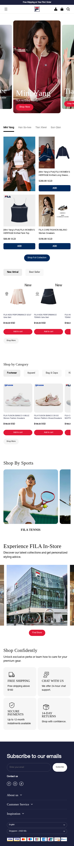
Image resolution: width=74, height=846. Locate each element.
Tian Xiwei (41, 127)
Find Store (37, 633)
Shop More (11, 341)
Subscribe (60, 767)
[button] (5, 9)
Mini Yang (8, 127)
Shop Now (24, 107)
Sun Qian (56, 127)
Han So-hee (24, 127)
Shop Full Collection (37, 258)
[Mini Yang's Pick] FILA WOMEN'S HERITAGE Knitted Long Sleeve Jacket (54, 174)
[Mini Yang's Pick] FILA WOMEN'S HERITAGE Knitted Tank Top (19, 231)
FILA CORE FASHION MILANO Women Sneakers (53, 231)
